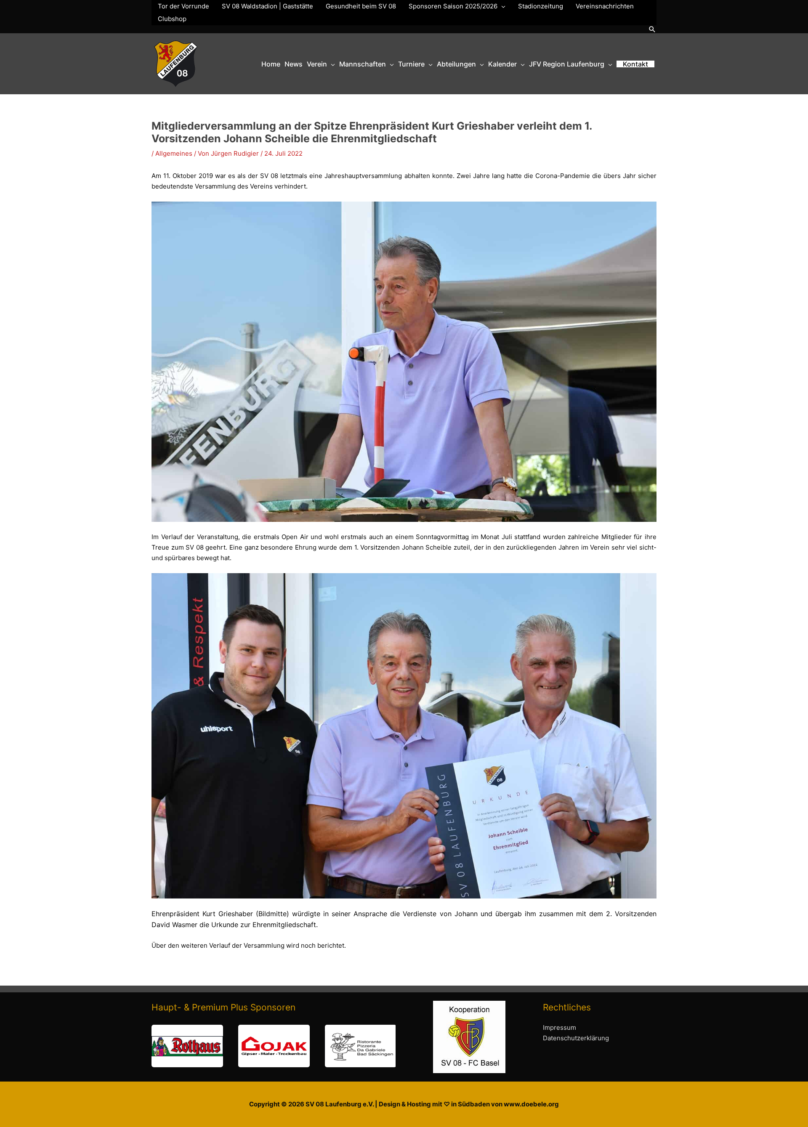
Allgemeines (173, 153)
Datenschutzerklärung (576, 1038)
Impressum (559, 1027)
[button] (652, 29)
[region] (274, 1046)
